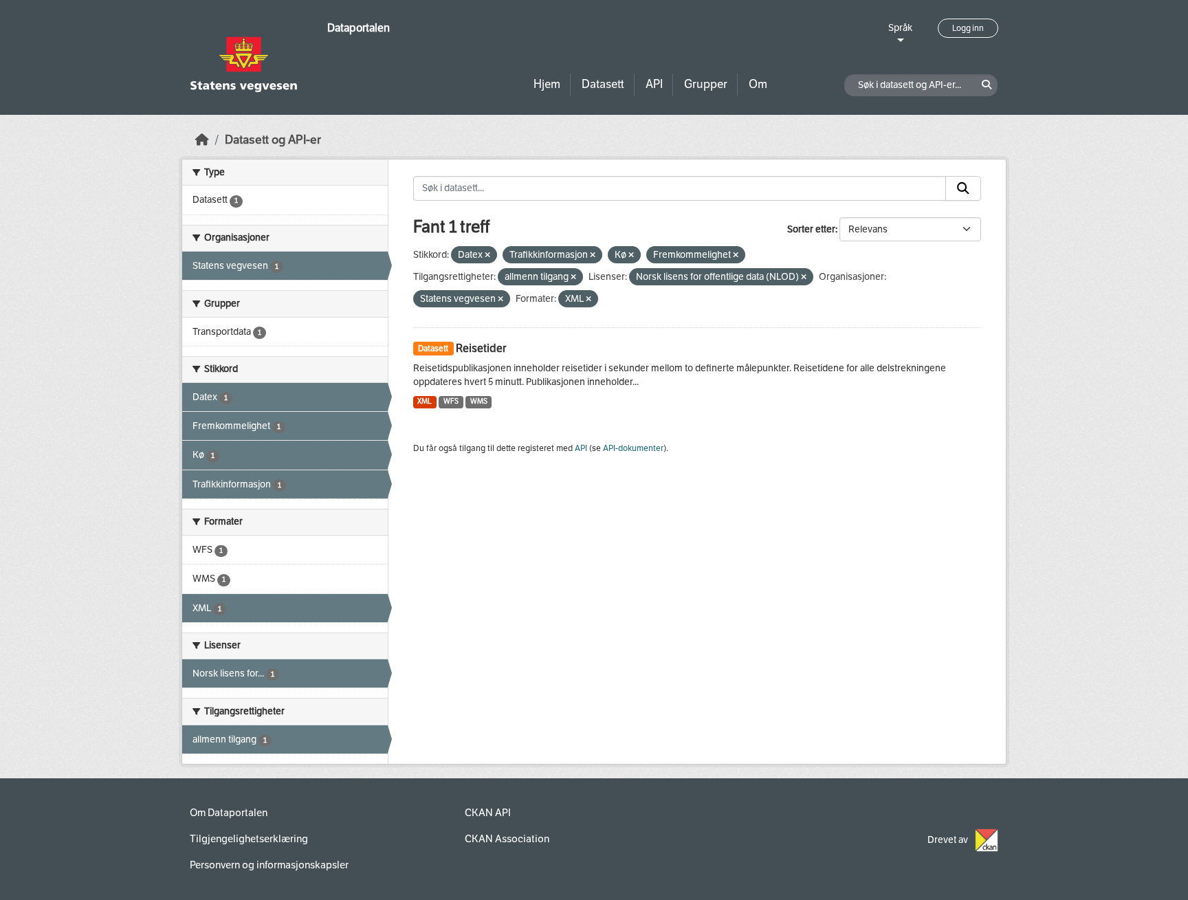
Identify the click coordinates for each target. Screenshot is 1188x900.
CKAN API (488, 812)
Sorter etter (811, 229)
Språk (900, 28)
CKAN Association (507, 839)
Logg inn (968, 28)
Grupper (705, 84)
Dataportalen (358, 27)
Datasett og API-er (273, 140)
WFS (451, 401)
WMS (478, 401)
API (654, 84)
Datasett (603, 84)
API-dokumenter (633, 448)
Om (758, 84)
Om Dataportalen (228, 812)
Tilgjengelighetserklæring (249, 839)
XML (424, 401)
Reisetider (481, 348)
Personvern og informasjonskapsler (269, 865)
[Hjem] (202, 140)
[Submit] (963, 188)
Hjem (547, 84)
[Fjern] (487, 255)
